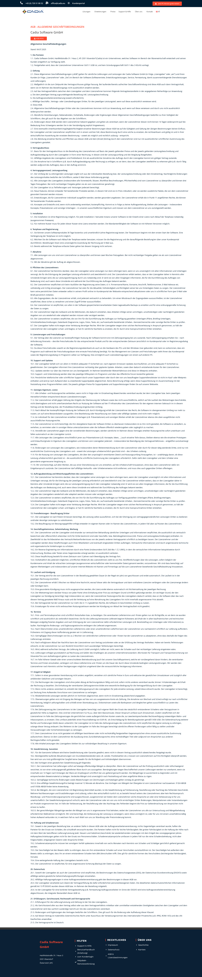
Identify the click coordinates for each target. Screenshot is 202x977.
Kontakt (150, 11)
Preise (112, 11)
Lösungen (86, 11)
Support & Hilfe (125, 11)
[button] (87, 11)
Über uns (138, 11)
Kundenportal (78, 3)
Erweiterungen (100, 11)
